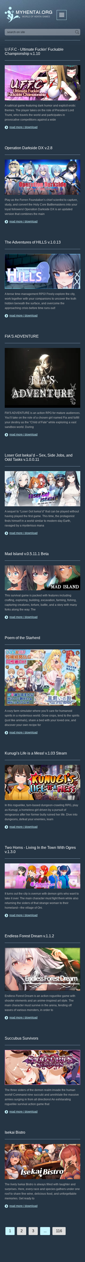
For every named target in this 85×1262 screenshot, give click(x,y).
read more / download (23, 127)
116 (59, 1231)
